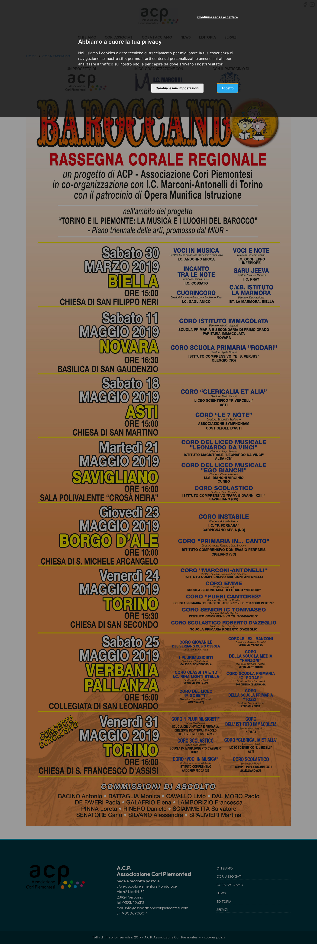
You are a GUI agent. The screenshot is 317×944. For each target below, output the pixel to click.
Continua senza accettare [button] (217, 17)
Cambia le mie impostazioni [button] (177, 88)
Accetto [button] (227, 88)
